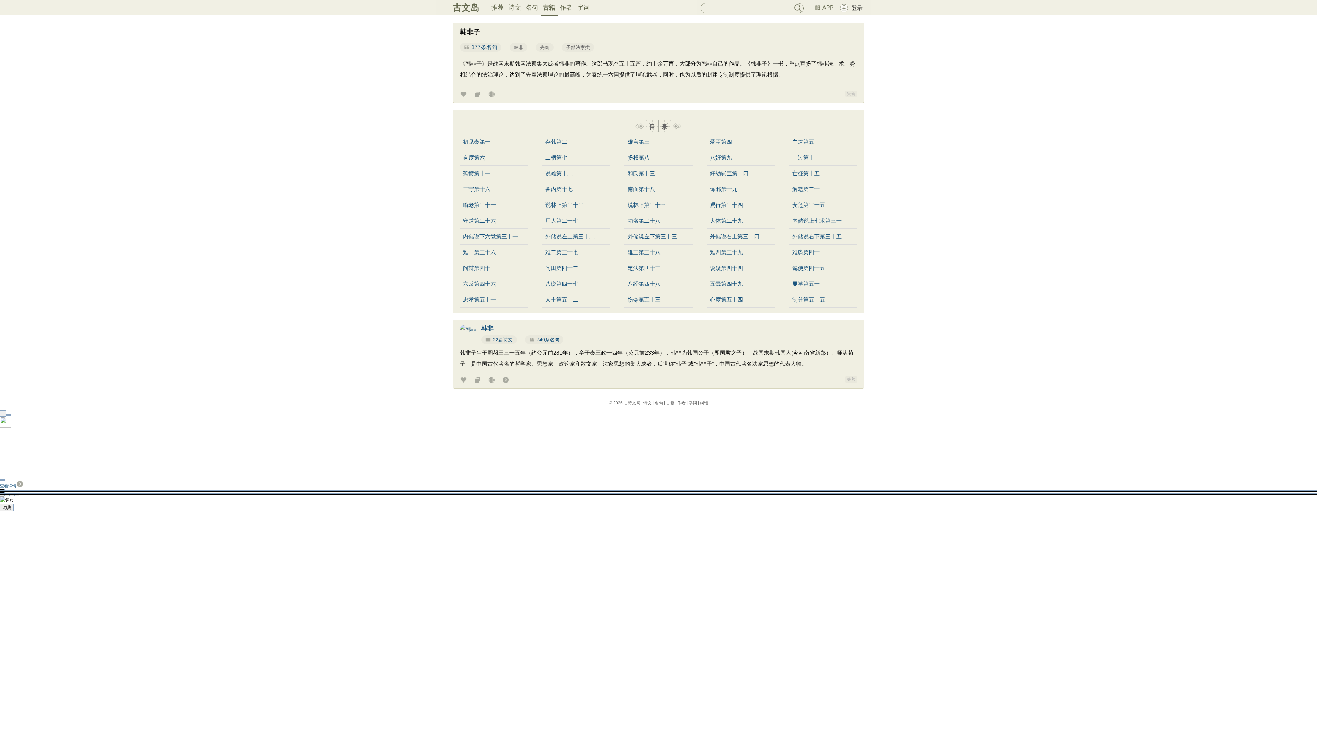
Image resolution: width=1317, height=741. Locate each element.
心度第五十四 (726, 300)
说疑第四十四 (726, 268)
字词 (583, 7)
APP (828, 8)
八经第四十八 (644, 284)
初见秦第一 (476, 142)
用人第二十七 (561, 221)
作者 (566, 7)
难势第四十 (806, 252)
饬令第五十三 (644, 300)
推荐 (497, 7)
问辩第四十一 (479, 268)
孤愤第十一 (476, 173)
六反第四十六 (479, 284)
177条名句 (484, 47)
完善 (851, 93)
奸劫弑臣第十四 (729, 173)
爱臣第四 (721, 142)
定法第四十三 (644, 268)
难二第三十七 (561, 252)
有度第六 (474, 158)
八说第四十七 (561, 284)
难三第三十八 (644, 252)
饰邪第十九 (723, 189)
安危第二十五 (808, 205)
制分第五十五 (808, 300)
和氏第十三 (641, 173)
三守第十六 (476, 189)
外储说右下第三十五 (817, 236)
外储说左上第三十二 (570, 236)
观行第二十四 (726, 205)
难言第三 (639, 142)
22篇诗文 (503, 339)
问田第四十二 (561, 268)
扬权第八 (639, 158)
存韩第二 (556, 142)
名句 (532, 7)
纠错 (704, 403)
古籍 (549, 7)
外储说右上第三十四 (734, 236)
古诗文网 (632, 403)
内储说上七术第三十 (817, 221)
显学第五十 (806, 284)
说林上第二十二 (564, 205)
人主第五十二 (561, 300)
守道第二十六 (479, 221)
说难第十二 (559, 173)
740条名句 (548, 339)
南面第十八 (641, 189)
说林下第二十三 (647, 205)
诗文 (515, 7)
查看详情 (8, 486)
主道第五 (803, 142)
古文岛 (466, 7)
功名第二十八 (644, 221)
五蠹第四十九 (726, 284)
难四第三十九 (726, 252)
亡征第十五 (806, 173)
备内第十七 (559, 189)
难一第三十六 (479, 252)
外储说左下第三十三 (652, 236)
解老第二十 (806, 189)
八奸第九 (721, 158)
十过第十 (803, 158)
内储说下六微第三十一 (490, 236)
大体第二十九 (726, 221)
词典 (6, 507)
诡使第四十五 (808, 268)
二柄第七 (556, 158)
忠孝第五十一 (479, 300)
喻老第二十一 (479, 205)
